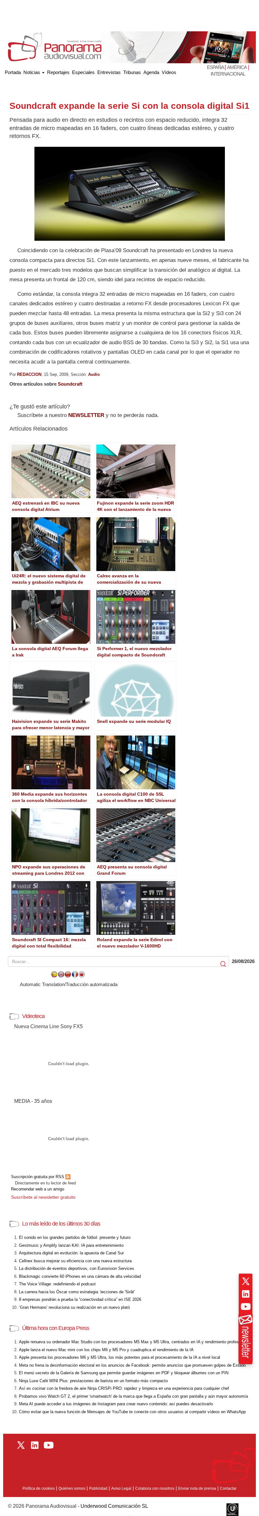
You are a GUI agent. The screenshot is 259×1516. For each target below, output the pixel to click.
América (237, 67)
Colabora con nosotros (154, 1488)
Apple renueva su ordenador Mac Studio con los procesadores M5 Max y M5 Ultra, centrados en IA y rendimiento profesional (133, 1341)
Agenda (151, 72)
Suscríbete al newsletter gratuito (43, 1197)
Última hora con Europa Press (55, 1328)
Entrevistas (109, 72)
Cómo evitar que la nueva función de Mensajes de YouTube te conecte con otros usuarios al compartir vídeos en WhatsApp (132, 1411)
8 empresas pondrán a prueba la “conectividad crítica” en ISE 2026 (80, 1299)
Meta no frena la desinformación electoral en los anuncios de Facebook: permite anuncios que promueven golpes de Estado (132, 1365)
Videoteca (33, 1016)
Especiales (83, 72)
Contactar (228, 1488)
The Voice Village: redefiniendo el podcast (57, 1284)
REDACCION (29, 374)
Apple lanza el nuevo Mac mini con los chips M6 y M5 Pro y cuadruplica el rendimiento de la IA (106, 1349)
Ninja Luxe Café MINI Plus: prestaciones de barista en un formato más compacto (93, 1380)
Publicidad (98, 1488)
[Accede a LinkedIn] (246, 1294)
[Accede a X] (246, 1281)
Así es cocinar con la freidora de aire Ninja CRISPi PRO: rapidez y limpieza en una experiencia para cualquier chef (124, 1388)
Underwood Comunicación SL (114, 1506)
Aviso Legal (121, 1488)
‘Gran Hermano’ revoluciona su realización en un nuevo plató (74, 1307)
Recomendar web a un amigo (37, 1189)
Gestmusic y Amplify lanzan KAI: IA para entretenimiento (71, 1245)
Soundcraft (70, 384)
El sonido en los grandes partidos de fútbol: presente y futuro (74, 1237)
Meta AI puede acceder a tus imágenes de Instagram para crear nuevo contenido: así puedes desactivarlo (116, 1403)
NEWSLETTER (86, 415)
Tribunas (132, 72)
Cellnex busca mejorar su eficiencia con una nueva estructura (75, 1260)
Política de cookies (38, 1488)
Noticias (32, 72)
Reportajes (58, 72)
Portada (13, 71)
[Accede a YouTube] (246, 1307)
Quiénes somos (71, 1488)
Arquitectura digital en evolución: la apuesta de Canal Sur (71, 1253)
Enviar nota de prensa (197, 1488)
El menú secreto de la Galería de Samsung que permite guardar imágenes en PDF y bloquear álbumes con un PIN (123, 1372)
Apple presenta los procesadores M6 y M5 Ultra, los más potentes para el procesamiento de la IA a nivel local (119, 1357)
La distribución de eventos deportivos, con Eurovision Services (76, 1268)
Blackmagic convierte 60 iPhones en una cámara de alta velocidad (80, 1276)
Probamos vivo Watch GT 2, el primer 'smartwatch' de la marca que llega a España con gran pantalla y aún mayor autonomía (133, 1396)
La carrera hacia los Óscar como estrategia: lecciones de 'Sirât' (77, 1291)
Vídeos (169, 72)
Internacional (228, 74)
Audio (94, 374)
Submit (223, 964)
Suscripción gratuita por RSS (38, 1176)
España (216, 67)
